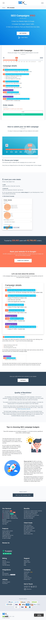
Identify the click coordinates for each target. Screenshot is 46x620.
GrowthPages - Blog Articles (10, 516)
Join (42, 3)
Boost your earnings (28, 518)
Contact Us (26, 576)
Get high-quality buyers (29, 516)
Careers (25, 575)
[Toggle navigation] (3, 3)
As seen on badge (6, 538)
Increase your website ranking (30, 512)
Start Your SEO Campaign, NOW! (23, 495)
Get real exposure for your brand (31, 515)
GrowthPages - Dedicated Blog (10, 518)
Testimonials (28, 572)
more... (38, 604)
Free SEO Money (6, 565)
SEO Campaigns (7, 510)
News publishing (6, 533)
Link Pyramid (5, 522)
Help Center (26, 560)
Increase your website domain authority (33, 510)
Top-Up (4, 560)
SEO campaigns (11, 7)
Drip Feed (4, 523)
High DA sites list (6, 532)
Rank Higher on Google (29, 528)
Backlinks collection (6, 521)
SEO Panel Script (8, 575)
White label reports (6, 536)
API (3, 572)
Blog (25, 565)
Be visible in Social (28, 529)
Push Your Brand (27, 525)
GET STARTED (23, 33)
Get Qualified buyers (28, 526)
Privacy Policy (27, 579)
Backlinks (4, 519)
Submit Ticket (27, 562)
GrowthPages (8, 513)
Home (3, 7)
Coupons (4, 563)
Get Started (23, 380)
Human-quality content (7, 530)
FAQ (25, 563)
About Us (26, 573)
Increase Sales (27, 532)
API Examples (5, 573)
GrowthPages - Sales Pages (9, 515)
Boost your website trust (29, 530)
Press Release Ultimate (8, 512)
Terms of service (27, 577)
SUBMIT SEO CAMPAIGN (23, 260)
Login (23, 111)
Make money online (28, 533)
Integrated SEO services (7, 535)
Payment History (6, 562)
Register (23, 114)
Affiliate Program (6, 582)
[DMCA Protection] (5, 616)
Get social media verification (30, 513)
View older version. (23, 18)
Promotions (5, 583)
